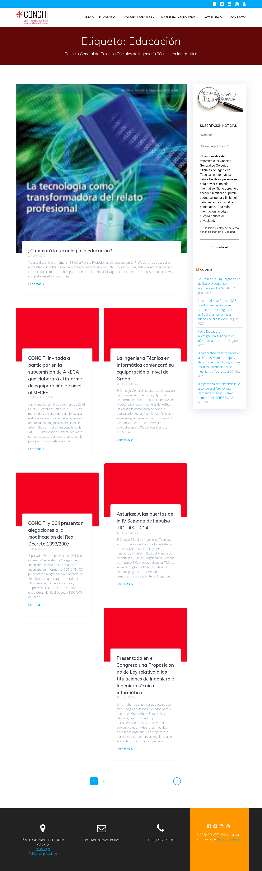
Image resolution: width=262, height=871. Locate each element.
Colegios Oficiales (138, 17)
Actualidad (213, 17)
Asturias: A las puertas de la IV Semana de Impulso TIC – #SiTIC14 (145, 521)
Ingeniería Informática (178, 17)
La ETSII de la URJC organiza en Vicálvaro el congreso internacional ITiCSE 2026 (219, 283)
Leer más (34, 284)
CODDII (206, 269)
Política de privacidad (42, 853)
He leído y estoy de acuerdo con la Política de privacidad (219, 229)
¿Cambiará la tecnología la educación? (70, 251)
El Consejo (107, 17)
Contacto (238, 17)
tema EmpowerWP (229, 839)
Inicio (89, 17)
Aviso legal (42, 849)
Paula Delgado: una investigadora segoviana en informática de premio (216, 336)
